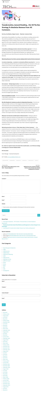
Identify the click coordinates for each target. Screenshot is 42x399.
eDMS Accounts (6, 257)
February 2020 (6, 378)
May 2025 (5, 319)
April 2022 (5, 341)
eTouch (4, 262)
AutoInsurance (18, 160)
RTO (4, 267)
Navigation (7, 1)
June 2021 (5, 354)
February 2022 (6, 344)
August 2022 (5, 340)
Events (4, 264)
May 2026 (5, 312)
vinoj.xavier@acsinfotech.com (14, 157)
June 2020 (5, 372)
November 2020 (6, 365)
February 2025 (6, 320)
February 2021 (6, 361)
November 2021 (6, 348)
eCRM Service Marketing (8, 254)
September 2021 (6, 349)
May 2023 (5, 335)
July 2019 (5, 388)
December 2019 (6, 382)
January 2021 (6, 362)
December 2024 (6, 322)
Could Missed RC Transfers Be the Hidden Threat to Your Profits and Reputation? (19, 228)
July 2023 (5, 333)
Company (4, 287)
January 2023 (6, 336)
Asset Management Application (9, 248)
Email (3, 200)
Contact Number (5, 293)
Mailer (4, 265)
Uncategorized (6, 270)
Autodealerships (12, 160)
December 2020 (6, 364)
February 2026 (6, 314)
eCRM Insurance (6, 251)
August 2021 (5, 351)
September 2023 (6, 330)
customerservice (30, 160)
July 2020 (5, 370)
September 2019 (6, 385)
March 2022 (5, 343)
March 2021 (5, 359)
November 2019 (6, 383)
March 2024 (5, 328)
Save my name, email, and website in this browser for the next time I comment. (19, 207)
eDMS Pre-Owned (6, 261)
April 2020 (5, 375)
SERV (4, 269)
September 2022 (6, 338)
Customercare (24, 160)
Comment (4, 178)
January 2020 (6, 380)
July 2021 (5, 353)
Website (3, 203)
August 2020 (5, 369)
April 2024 (5, 327)
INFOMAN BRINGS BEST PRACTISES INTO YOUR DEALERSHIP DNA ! (20, 234)
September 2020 (6, 367)
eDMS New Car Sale (7, 259)
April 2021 (5, 357)
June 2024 (5, 323)
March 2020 (5, 377)
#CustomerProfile (5, 160)
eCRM (10, 23)
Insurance (36, 160)
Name (3, 196)
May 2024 (5, 325)
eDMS (4, 256)
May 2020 (5, 374)
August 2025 (5, 315)
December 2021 (6, 346)
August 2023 (5, 332)
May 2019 (5, 390)
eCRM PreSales (6, 252)
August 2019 (5, 386)
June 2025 (5, 317)
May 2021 (5, 356)
